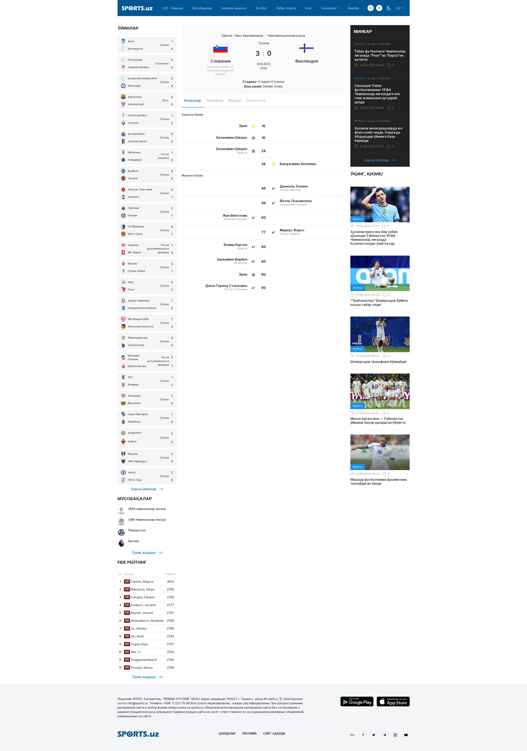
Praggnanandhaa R (141, 659)
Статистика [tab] (255, 100)
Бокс (308, 8)
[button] (379, 8)
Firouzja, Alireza (139, 667)
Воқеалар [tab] (192, 100)
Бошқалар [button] (329, 8)
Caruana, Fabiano (140, 597)
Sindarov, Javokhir (140, 605)
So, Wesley (135, 628)
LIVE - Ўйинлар (172, 8)
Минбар (353, 8)
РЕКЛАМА (249, 733)
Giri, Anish (134, 636)
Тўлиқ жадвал (144, 553)
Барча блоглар (376, 160)
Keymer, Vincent (139, 613)
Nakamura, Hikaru (140, 589)
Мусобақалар (202, 8)
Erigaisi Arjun (136, 644)
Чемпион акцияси (234, 8)
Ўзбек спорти (286, 8)
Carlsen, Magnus (139, 581)
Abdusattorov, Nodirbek (144, 620)
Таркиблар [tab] (214, 100)
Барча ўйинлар (143, 489)
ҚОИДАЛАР (227, 733)
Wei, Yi (132, 652)
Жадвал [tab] (234, 100)
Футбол (261, 8)
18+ (352, 734)
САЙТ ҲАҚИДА (274, 733)
